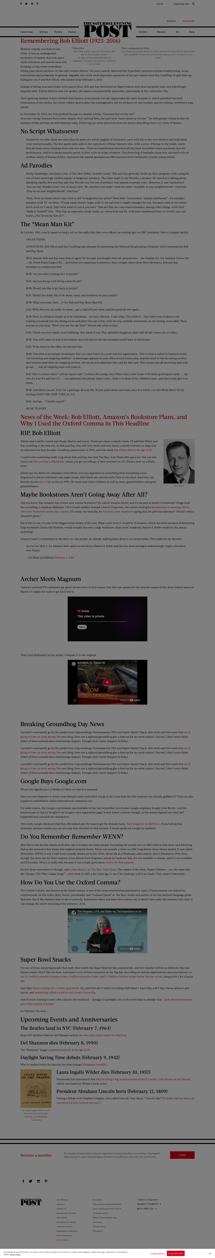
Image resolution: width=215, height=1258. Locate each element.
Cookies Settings (157, 1253)
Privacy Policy (15, 1254)
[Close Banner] (210, 1253)
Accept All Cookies (175, 1253)
